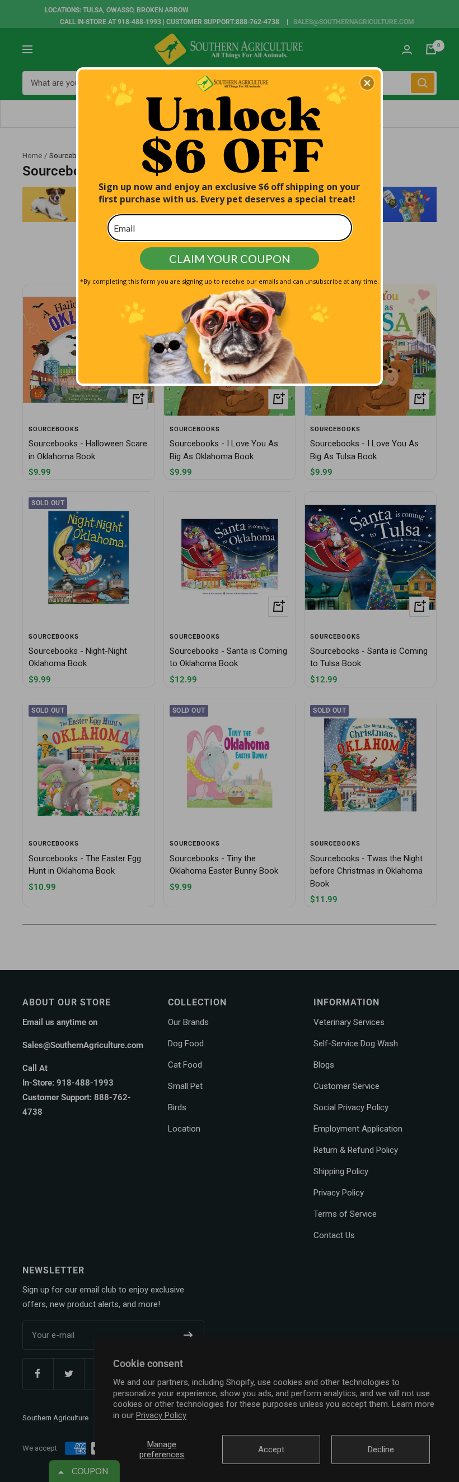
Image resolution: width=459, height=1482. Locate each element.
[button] (367, 83)
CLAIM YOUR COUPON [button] (230, 258)
